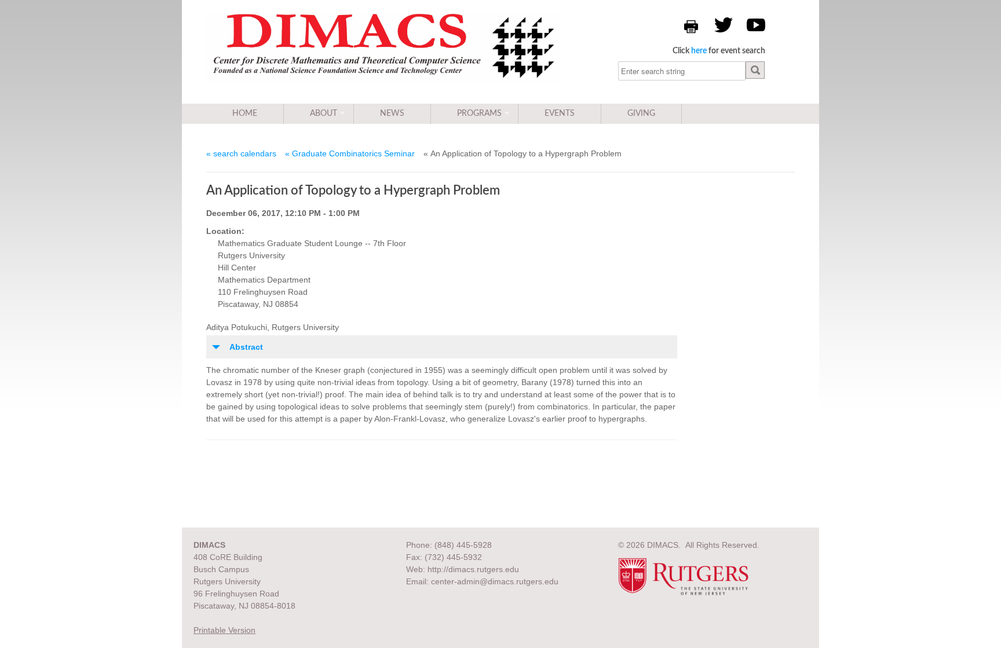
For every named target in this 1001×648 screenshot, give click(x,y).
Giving (641, 113)
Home (244, 113)
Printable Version (224, 630)
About (323, 113)
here (699, 51)
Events (560, 113)
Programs (479, 113)
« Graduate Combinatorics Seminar (350, 153)
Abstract (246, 347)
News (392, 113)
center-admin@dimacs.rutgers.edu (494, 581)
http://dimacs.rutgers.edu (473, 569)
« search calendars (241, 153)
